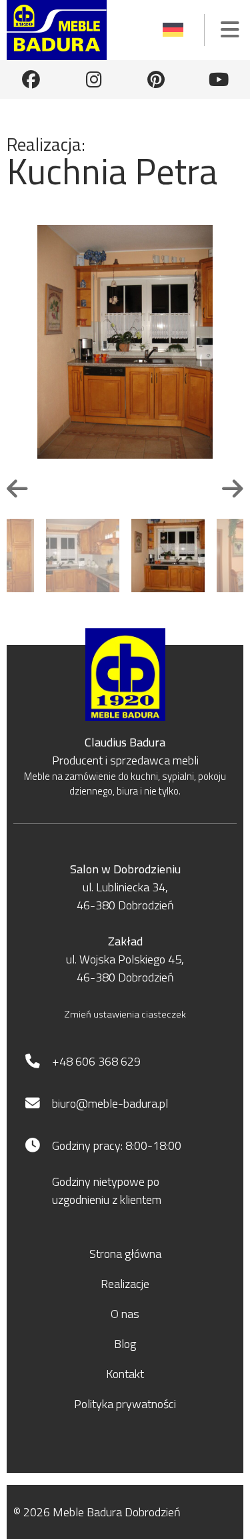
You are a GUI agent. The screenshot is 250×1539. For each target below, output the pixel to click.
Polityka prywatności (125, 1404)
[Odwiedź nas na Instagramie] (94, 79)
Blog (125, 1344)
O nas (125, 1314)
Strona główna (125, 1254)
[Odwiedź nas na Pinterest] (156, 79)
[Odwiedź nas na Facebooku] (31, 79)
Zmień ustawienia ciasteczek (125, 1014)
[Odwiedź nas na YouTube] (218, 79)
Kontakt (125, 1374)
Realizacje (125, 1284)
